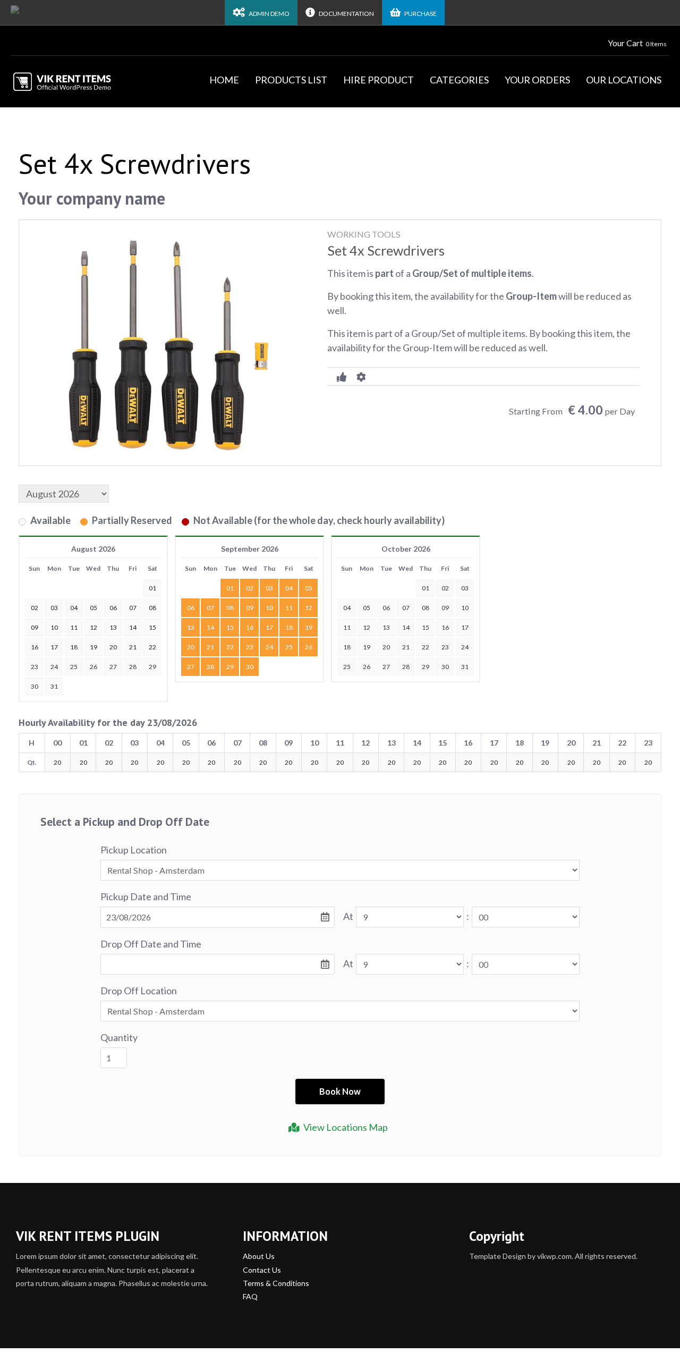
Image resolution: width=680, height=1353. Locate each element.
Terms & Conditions (276, 1283)
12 (308, 608)
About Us (259, 1256)
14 (210, 627)
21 (210, 647)
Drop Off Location (138, 990)
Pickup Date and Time (145, 896)
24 (54, 667)
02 (249, 588)
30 (34, 686)
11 (289, 608)
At (348, 916)
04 (289, 588)
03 (269, 588)
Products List (291, 80)
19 (308, 627)
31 (54, 686)
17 (269, 627)
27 (113, 667)
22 (230, 647)
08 (230, 608)
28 (133, 667)
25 (74, 667)
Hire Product (378, 80)
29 (152, 667)
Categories (459, 80)
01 (230, 588)
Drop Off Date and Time (150, 944)
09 (249, 608)
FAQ (250, 1296)
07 (210, 608)
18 (289, 627)
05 (308, 588)
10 (269, 608)
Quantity (119, 1037)
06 (190, 608)
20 (190, 647)
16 (249, 627)
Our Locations (623, 80)
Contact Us (262, 1269)
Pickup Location (133, 850)
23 (34, 667)
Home (224, 80)
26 (93, 667)
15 (230, 627)
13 (190, 627)
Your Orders (537, 80)
